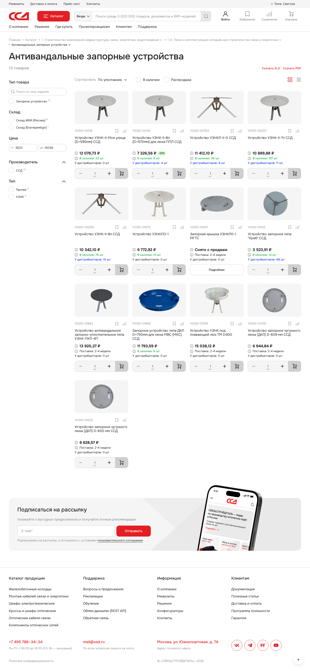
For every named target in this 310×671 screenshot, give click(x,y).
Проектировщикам (94, 26)
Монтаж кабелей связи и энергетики (39, 596)
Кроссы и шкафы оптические (32, 611)
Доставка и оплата (43, 4)
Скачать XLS (271, 68)
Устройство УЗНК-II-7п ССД (270, 138)
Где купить (64, 26)
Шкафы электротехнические (32, 603)
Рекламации (93, 596)
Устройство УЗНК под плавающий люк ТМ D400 (211, 332)
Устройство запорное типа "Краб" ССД (269, 236)
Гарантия (238, 618)
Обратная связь (96, 618)
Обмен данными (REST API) (104, 611)
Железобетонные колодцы (30, 589)
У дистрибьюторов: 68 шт (266, 259)
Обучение (91, 603)
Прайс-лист (71, 4)
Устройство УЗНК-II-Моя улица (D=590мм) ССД (100, 140)
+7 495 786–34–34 (25, 642)
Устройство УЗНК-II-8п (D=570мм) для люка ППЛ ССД (156, 140)
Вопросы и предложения (103, 589)
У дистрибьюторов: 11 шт (265, 163)
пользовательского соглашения (120, 540)
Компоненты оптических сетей (33, 625)
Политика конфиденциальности (31, 661)
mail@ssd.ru (94, 642)
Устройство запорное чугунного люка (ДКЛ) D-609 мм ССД (274, 332)
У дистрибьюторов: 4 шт (149, 163)
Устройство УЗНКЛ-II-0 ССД (213, 138)
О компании (18, 26)
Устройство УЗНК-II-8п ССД (97, 234)
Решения (42, 26)
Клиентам (124, 26)
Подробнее (217, 270)
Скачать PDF (292, 68)
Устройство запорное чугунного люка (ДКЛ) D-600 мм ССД (101, 429)
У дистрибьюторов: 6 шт (207, 163)
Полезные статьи (245, 596)
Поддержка (147, 26)
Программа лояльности (250, 611)
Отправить (133, 531)
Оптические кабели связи (30, 618)
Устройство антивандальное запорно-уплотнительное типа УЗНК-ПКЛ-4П (99, 334)
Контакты (93, 4)
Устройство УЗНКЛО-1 (150, 234)
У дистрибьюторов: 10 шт (93, 259)
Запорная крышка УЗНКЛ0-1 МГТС (213, 236)
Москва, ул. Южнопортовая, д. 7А (187, 642)
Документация (243, 589)
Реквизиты (16, 4)
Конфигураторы (170, 611)
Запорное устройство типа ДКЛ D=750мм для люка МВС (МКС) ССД (158, 334)
